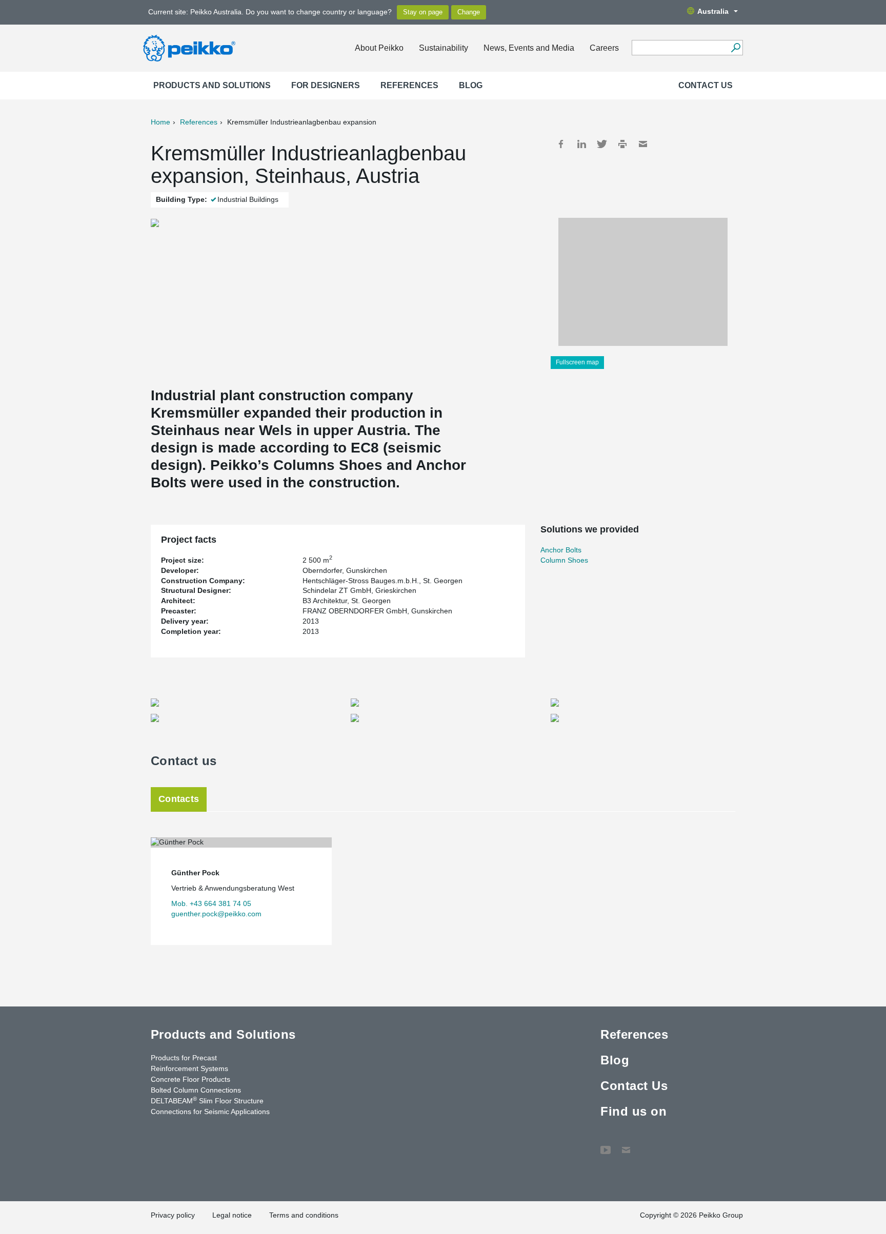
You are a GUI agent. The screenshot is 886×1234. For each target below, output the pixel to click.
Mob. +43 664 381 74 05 (211, 903)
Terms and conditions (303, 1215)
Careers (604, 48)
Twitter (602, 144)
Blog (470, 85)
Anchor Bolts (560, 550)
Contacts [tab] (178, 799)
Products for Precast (184, 1058)
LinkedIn (581, 144)
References (409, 85)
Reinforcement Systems (189, 1068)
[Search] (735, 47)
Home (160, 122)
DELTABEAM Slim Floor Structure (207, 1100)
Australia (713, 11)
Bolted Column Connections (196, 1090)
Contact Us (705, 85)
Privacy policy (173, 1215)
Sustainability (443, 48)
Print (622, 144)
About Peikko (379, 48)
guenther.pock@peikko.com (216, 914)
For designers (325, 85)
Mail (643, 144)
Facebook (561, 144)
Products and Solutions (212, 85)
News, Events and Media (529, 48)
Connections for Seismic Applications (210, 1111)
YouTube (605, 1145)
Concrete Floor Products (190, 1079)
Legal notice (232, 1215)
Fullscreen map (577, 362)
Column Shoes (564, 560)
